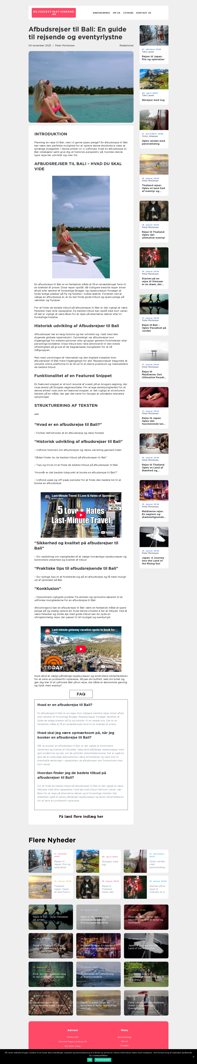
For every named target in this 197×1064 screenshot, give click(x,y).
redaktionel (127, 45)
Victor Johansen (150, 136)
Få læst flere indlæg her (81, 816)
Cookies (128, 13)
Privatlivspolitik (103, 1060)
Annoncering (101, 13)
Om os (116, 13)
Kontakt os (143, 13)
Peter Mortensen (65, 45)
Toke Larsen (148, 52)
